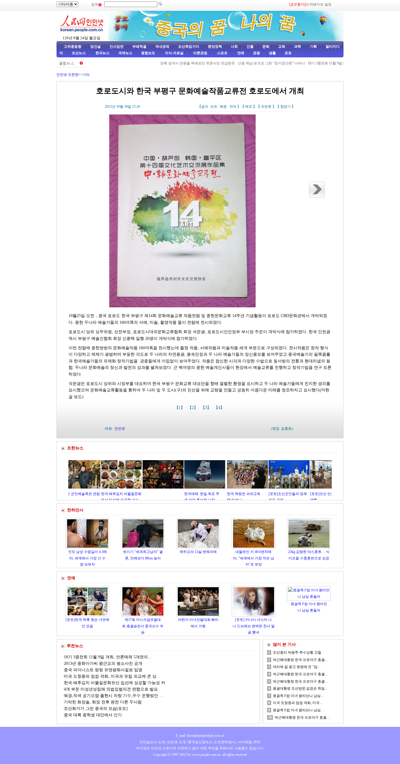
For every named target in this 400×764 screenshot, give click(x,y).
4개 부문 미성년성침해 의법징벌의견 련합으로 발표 (111, 689)
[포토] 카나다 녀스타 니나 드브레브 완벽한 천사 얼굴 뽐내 (254, 626)
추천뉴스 (75, 646)
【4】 (219, 407)
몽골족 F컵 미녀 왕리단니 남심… (298, 696)
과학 (297, 46)
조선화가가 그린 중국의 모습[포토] (96, 708)
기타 (86, 75)
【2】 (193, 407)
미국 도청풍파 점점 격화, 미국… (298, 703)
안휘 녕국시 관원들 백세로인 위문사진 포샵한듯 (178, 63)
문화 (265, 46)
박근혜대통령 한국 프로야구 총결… (300, 660)
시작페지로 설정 (318, 4)
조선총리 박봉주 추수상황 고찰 (297, 652)
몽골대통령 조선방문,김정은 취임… (300, 688)
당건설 (95, 46)
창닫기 (285, 107)
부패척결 (139, 46)
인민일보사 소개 (152, 742)
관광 (256, 53)
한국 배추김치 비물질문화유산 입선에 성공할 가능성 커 (114, 683)
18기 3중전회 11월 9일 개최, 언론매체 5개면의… (108, 657)
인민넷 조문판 (67, 75)
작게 (232, 107)
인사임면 (117, 46)
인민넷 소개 (176, 742)
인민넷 (119, 428)
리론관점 (200, 53)
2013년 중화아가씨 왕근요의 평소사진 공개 (103, 663)
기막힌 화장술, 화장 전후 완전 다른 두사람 (103, 702)
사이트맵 (245, 742)
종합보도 (148, 53)
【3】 (206, 407)
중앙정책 (215, 46)
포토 (288, 53)
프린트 (266, 107)
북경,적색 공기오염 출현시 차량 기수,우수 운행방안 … (113, 695)
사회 (234, 46)
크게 (213, 107)
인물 (250, 46)
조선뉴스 (79, 53)
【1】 (180, 407)
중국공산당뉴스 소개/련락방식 (211, 742)
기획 (313, 46)
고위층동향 (72, 46)
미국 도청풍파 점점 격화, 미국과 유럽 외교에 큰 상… (112, 676)
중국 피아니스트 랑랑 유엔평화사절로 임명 (103, 670)
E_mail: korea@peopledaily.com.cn (200, 736)
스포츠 (222, 53)
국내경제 (162, 46)
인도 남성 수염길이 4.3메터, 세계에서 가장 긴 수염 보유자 (87, 558)
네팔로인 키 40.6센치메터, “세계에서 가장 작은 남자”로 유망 (253, 558)
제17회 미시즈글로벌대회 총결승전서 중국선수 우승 (142, 626)
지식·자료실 (174, 53)
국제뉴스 (125, 53)
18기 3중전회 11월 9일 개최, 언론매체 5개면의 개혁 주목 (331, 63)
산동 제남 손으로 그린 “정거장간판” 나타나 (251, 63)
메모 (248, 107)
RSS (257, 742)
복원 (223, 107)
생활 (272, 53)
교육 (281, 46)
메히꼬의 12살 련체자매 (198, 552)
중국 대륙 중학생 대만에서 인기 (93, 715)
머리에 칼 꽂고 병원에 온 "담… (297, 667)
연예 (240, 53)
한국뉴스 (102, 53)
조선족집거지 (188, 46)
